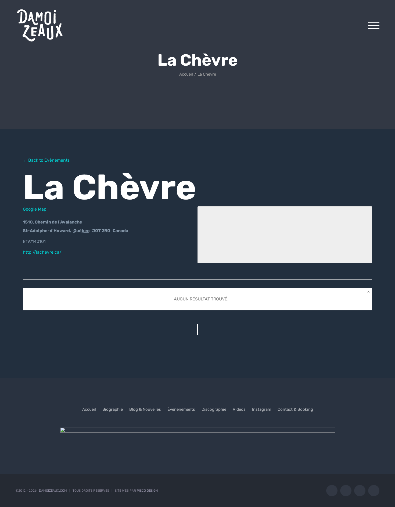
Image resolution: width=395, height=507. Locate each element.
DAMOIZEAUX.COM (53, 490)
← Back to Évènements (46, 160)
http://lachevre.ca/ (42, 252)
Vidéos (239, 409)
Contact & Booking (295, 409)
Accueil (89, 409)
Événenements (181, 409)
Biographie (112, 409)
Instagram (261, 409)
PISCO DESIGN (147, 490)
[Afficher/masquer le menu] (373, 25)
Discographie (214, 409)
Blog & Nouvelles (145, 409)
